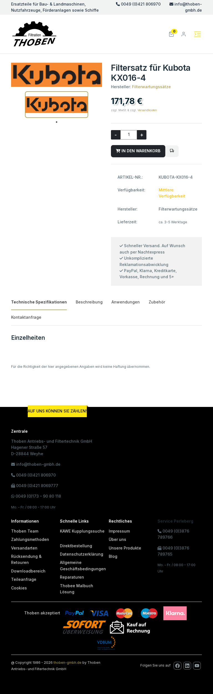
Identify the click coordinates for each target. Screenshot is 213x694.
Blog (113, 556)
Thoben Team (24, 531)
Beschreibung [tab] (89, 302)
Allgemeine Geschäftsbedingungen (83, 565)
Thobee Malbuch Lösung (76, 588)
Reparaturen (72, 577)
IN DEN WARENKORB (140, 150)
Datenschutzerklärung (81, 554)
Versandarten (24, 548)
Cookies (19, 588)
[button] (171, 33)
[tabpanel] (56, 104)
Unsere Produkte (125, 548)
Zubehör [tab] (157, 302)
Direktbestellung (76, 545)
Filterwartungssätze (151, 86)
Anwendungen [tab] (125, 302)
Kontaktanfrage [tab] (26, 317)
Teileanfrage (23, 579)
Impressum (119, 531)
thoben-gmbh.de (68, 662)
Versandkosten (147, 110)
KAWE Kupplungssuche (82, 531)
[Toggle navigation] (197, 34)
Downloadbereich (28, 571)
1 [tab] (56, 122)
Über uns (117, 539)
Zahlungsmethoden (30, 539)
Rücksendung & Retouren (26, 559)
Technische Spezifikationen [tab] (39, 302)
